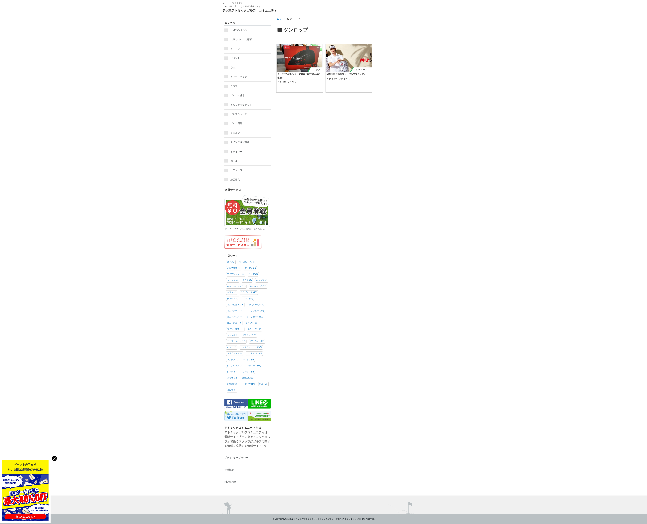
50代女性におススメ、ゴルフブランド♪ (346, 74)
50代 (231, 262)
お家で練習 (233, 268)
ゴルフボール (255, 317)
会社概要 (229, 469)
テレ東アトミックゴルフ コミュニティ (249, 10)
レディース (362, 69)
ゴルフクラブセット (241, 105)
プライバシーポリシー (236, 457)
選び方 (250, 384)
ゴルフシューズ (238, 114)
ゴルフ (248, 298)
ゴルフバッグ (234, 317)
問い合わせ (230, 481)
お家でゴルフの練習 (241, 39)
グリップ (232, 298)
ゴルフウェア (256, 304)
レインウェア (234, 366)
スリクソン (254, 329)
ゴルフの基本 (237, 95)
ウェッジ (232, 280)
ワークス (248, 372)
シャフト (251, 323)
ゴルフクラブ (234, 311)
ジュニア (235, 133)
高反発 (231, 390)
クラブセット (249, 292)
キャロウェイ (258, 286)
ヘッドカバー (254, 353)
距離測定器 (233, 384)
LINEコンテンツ (239, 30)
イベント (235, 58)
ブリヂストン (234, 353)
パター (231, 347)
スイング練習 (235, 329)
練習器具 (235, 179)
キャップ (261, 280)
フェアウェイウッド (251, 347)
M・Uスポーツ (247, 262)
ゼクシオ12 (249, 335)
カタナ (247, 280)
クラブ (317, 69)
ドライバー (236, 151)
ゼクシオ (232, 335)
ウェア (234, 67)
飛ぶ (263, 384)
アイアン (235, 48)
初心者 (232, 378)
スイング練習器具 (239, 142)
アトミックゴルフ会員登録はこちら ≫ (244, 229)
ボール (234, 160)
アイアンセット (235, 274)
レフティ (232, 372)
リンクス (232, 359)
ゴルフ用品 (236, 123)
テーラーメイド (236, 341)
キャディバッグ (238, 76)
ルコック (248, 359)
